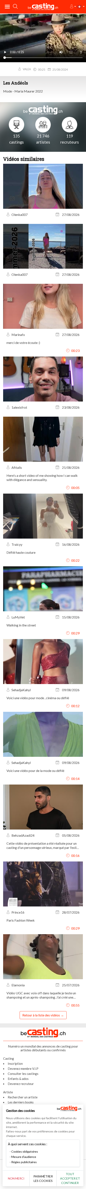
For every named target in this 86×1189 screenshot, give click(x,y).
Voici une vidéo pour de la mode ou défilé (35, 771)
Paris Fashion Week (20, 920)
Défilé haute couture (20, 552)
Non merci (16, 1178)
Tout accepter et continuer (70, 1178)
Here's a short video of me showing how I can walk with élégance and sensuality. (42, 477)
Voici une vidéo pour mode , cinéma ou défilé (37, 698)
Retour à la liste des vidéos (41, 1015)
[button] (73, 7)
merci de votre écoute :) (23, 343)
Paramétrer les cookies (43, 1178)
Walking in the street (21, 625)
